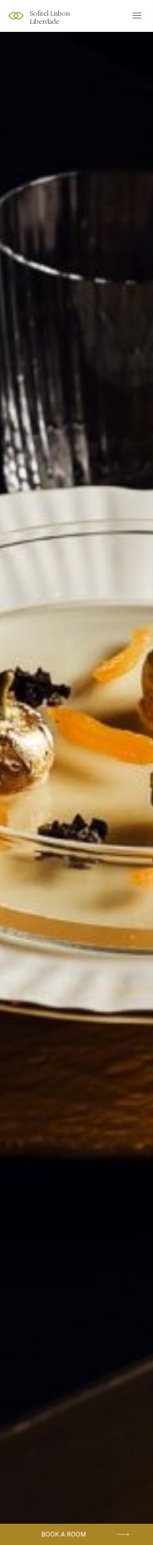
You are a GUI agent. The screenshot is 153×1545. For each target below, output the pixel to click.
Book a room (63, 1534)
